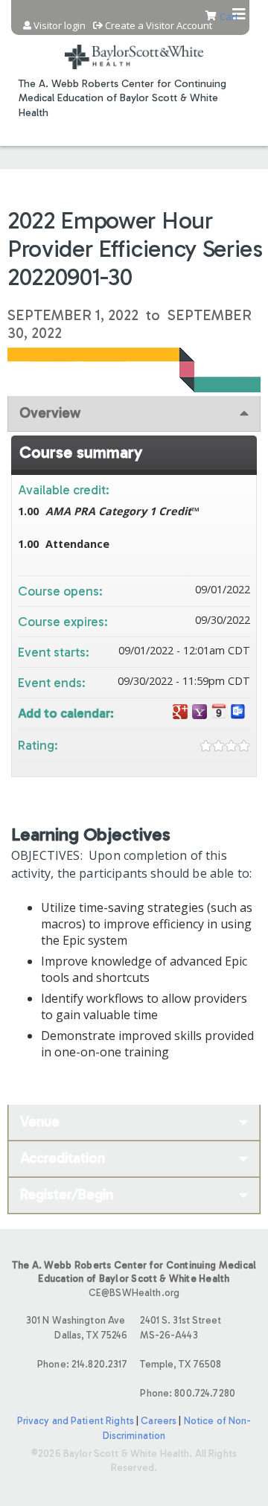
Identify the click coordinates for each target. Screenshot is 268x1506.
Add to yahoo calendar (199, 712)
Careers (158, 1420)
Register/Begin (66, 1194)
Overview (49, 412)
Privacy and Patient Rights (75, 1420)
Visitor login (60, 26)
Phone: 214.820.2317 (82, 1364)
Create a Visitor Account (158, 26)
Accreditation (62, 1158)
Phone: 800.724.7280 (187, 1393)
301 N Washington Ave (76, 1327)
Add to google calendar (180, 712)
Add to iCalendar (218, 711)
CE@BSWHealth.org (134, 1292)
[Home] (134, 47)
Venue (40, 1121)
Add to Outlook (238, 712)
